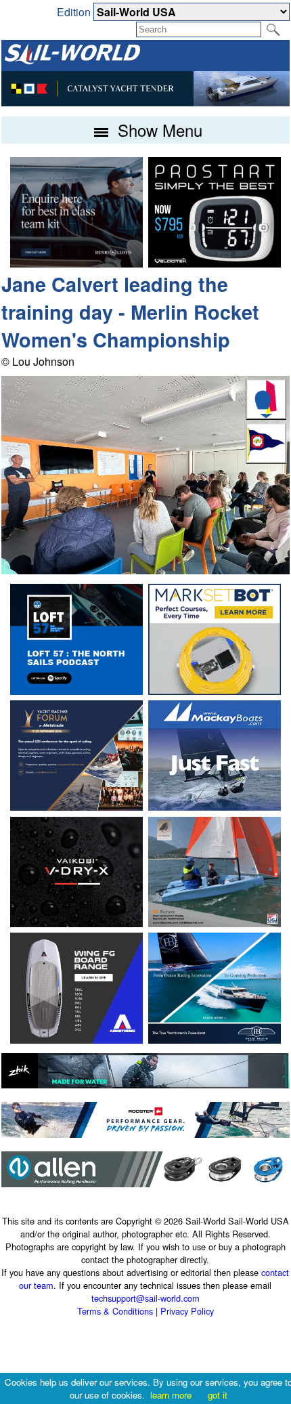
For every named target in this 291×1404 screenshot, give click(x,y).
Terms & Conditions (115, 1310)
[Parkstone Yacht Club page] (266, 459)
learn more (171, 1394)
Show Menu (157, 130)
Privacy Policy (187, 1310)
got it (217, 1394)
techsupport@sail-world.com (145, 1298)
